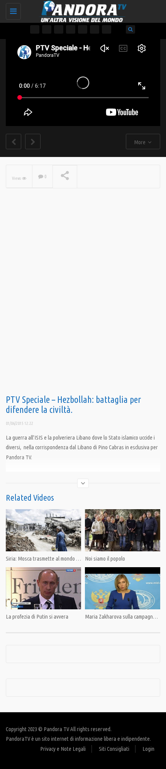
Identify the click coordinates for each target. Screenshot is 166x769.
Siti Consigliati (114, 748)
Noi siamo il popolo (105, 558)
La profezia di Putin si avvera (37, 616)
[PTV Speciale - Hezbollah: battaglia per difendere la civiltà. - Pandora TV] (81, 9)
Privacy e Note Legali (63, 748)
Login (148, 748)
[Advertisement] (83, 304)
